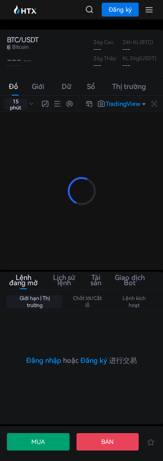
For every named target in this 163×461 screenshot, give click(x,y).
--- (14, 60)
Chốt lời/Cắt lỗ (87, 301)
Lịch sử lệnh (64, 280)
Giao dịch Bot (130, 280)
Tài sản (95, 280)
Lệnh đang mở (23, 280)
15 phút (15, 104)
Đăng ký (93, 360)
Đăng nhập (43, 360)
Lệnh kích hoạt (134, 301)
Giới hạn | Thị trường (35, 301)
